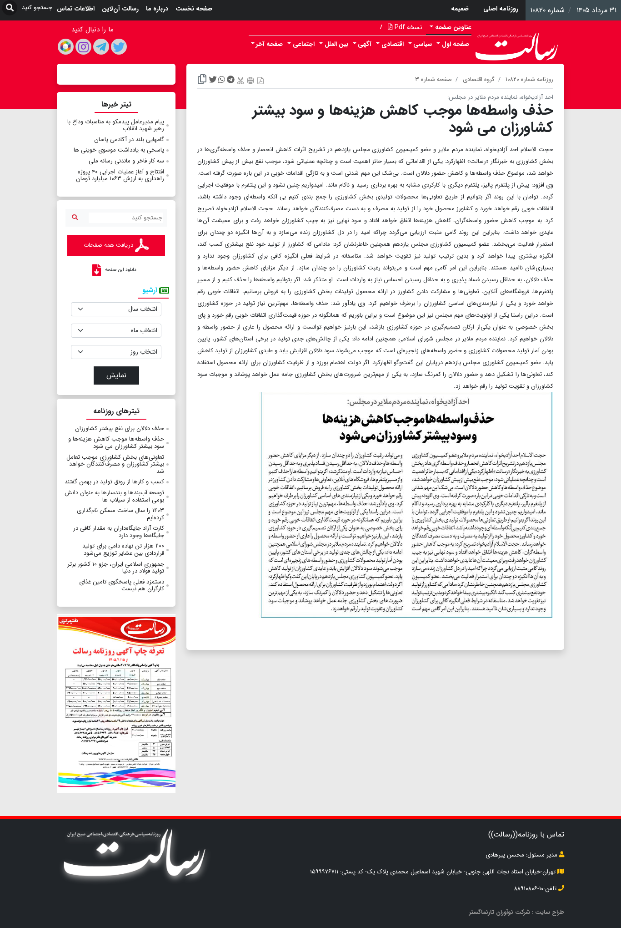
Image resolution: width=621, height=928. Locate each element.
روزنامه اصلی (500, 9)
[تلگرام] (101, 47)
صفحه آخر (269, 44)
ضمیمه (460, 9)
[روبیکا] (66, 47)
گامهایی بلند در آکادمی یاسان (129, 139)
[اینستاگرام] (83, 47)
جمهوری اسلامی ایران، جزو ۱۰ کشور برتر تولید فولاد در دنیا (115, 567)
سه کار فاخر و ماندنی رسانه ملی (126, 161)
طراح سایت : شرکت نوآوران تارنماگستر (516, 912)
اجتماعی (304, 44)
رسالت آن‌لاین (120, 9)
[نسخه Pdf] (260, 80)
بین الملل (336, 44)
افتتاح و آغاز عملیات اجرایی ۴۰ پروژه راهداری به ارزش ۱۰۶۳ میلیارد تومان (120, 175)
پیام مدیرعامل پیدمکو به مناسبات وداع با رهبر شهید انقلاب (115, 125)
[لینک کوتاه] (202, 80)
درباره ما (157, 9)
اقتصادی (392, 44)
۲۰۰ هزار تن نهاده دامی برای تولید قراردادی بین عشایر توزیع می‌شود (123, 549)
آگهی (364, 44)
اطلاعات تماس (76, 9)
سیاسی (422, 44)
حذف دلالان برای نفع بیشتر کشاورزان (119, 428)
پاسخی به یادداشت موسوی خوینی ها (119, 150)
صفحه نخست (193, 9)
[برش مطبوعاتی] (240, 80)
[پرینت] (250, 80)
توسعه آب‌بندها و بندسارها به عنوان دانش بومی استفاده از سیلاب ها (114, 496)
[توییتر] (119, 47)
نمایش (116, 375)
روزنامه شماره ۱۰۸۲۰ (529, 79)
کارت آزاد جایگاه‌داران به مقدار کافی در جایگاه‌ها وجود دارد (118, 531)
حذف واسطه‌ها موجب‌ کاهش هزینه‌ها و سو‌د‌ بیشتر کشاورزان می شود (116, 442)
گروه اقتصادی (479, 79)
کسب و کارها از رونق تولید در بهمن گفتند (114, 482)
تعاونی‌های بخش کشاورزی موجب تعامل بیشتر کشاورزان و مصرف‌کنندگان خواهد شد (115, 464)
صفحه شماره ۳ (433, 79)
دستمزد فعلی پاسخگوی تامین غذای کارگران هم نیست (121, 585)
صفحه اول (455, 44)
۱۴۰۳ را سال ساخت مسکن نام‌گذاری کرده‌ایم (120, 514)
